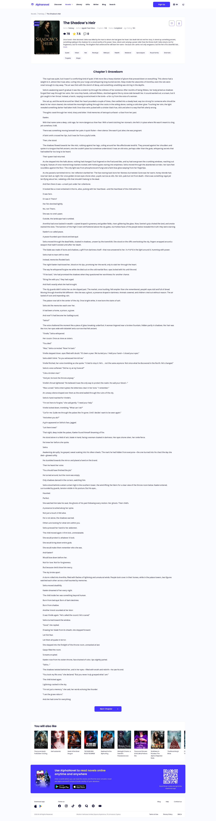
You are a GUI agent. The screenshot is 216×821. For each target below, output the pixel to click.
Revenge (95, 53)
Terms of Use (153, 814)
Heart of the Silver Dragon (73, 752)
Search (112, 4)
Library (79, 4)
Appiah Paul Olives (88, 28)
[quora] (86, 806)
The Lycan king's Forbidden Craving (40, 752)
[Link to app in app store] (35, 806)
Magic (78, 58)
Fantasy (41, 14)
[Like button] (171, 23)
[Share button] (179, 23)
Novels (33, 14)
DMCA (180, 814)
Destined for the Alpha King (106, 752)
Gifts (88, 4)
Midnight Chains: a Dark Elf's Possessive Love (124, 753)
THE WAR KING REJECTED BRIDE (89, 752)
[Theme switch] (183, 4)
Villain (77, 53)
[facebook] (59, 806)
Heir (85, 53)
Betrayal (106, 53)
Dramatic (167, 53)
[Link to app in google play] (40, 806)
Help (167, 802)
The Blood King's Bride (173, 752)
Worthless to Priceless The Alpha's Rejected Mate (156, 754)
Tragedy (68, 58)
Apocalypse (140, 53)
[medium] (93, 806)
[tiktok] (73, 806)
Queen (67, 53)
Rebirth (117, 53)
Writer (96, 4)
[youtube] (100, 806)
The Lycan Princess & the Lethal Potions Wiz (140, 753)
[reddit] (79, 806)
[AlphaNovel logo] (40, 4)
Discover (58, 4)
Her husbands (56, 751)
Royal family (154, 53)
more (65, 47)
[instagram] (66, 806)
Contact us (178, 802)
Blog (104, 4)
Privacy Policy (167, 814)
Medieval (128, 53)
